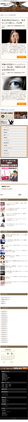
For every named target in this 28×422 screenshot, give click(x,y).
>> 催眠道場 (4, 137)
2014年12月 (4, 340)
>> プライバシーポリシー (7, 148)
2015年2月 (3, 336)
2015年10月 (4, 320)
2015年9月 (3, 322)
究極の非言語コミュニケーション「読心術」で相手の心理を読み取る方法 (13, 67)
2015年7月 (3, 326)
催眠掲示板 (4, 389)
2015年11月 (4, 319)
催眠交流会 (4, 402)
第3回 (10, 384)
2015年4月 (3, 332)
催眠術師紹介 (5, 391)
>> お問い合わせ (5, 153)
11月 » (11, 362)
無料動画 (4, 404)
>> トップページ (5, 127)
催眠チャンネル (5, 382)
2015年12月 (4, 317)
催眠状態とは (4, 374)
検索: (1, 194)
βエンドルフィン (5, 297)
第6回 (10, 385)
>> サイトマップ (5, 155)
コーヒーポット (5, 393)
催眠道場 (4, 397)
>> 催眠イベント (5, 135)
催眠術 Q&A (7, 188)
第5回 (6, 385)
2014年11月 (4, 342)
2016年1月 (3, 315)
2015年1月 (3, 338)
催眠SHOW (4, 399)
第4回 (3, 385)
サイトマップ (4, 415)
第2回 (6, 384)
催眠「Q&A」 (4, 380)
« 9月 (4, 362)
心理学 (8, 25)
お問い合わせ (4, 414)
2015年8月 (3, 324)
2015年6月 (3, 328)
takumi (3, 27)
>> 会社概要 (4, 145)
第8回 (6, 387)
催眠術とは (4, 373)
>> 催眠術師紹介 (5, 142)
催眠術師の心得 (5, 378)
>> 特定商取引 (5, 150)
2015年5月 (3, 330)
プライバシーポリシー (6, 411)
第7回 (3, 387)
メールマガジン (5, 406)
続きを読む (21, 57)
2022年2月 (3, 311)
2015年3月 (3, 334)
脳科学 (2, 303)
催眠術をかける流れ (6, 377)
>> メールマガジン (6, 140)
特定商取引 (4, 413)
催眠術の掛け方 (5, 299)
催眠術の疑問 (4, 376)
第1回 (3, 384)
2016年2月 (3, 313)
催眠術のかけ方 (5, 371)
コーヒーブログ (5, 395)
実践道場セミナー (5, 400)
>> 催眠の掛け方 (5, 129)
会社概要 (3, 410)
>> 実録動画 (4, 132)
